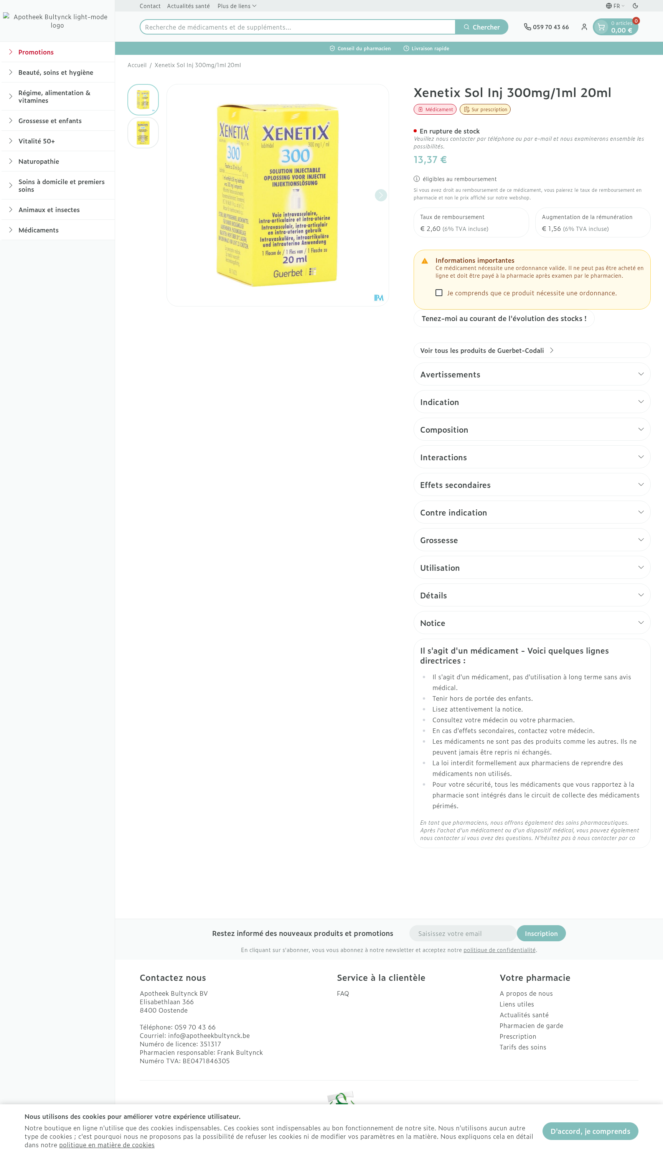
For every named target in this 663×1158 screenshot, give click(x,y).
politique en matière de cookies (107, 1144)
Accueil (137, 65)
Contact (150, 6)
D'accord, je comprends (590, 1131)
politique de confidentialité (499, 950)
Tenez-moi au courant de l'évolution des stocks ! (504, 318)
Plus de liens (234, 6)
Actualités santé (188, 6)
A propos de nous (526, 993)
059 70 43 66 (195, 1026)
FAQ (343, 993)
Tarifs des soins (523, 1047)
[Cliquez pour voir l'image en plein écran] (278, 195)
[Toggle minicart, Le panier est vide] (601, 27)
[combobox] (298, 27)
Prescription (518, 1036)
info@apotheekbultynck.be (209, 1035)
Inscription (541, 933)
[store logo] (57, 21)
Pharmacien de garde (531, 1025)
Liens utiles (517, 1004)
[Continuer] (381, 195)
